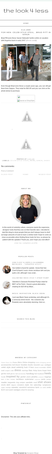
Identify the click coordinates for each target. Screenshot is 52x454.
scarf (35, 382)
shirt (40, 382)
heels (48, 373)
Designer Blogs (33, 453)
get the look (5, 374)
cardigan (47, 365)
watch (11, 390)
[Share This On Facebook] (12, 130)
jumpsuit (41, 377)
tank (37, 387)
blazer (18, 365)
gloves (12, 374)
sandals (29, 382)
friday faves (37, 370)
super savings (6, 387)
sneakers (20, 385)
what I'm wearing (27, 390)
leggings (48, 377)
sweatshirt (23, 387)
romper (22, 382)
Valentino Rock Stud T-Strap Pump (30, 278)
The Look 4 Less (26, 10)
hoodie (3, 377)
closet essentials (40, 367)
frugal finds (46, 370)
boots (30, 365)
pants (43, 379)
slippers (13, 385)
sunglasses (46, 385)
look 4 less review (8, 379)
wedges (17, 390)
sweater (14, 387)
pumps (48, 379)
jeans (29, 377)
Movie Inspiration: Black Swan (28, 293)
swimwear (31, 387)
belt (13, 365)
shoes (47, 160)
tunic (44, 387)
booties (24, 365)
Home (26, 23)
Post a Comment (7, 171)
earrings (25, 370)
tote (41, 387)
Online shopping (28, 362)
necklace (20, 379)
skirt (8, 385)
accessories (6, 365)
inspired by (13, 376)
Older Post (7, 174)
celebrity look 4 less (25, 367)
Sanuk (39, 160)
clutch (49, 367)
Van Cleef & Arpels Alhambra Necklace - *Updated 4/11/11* (28, 263)
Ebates (15, 362)
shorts (3, 385)
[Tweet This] (27, 130)
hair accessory (20, 374)
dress (17, 370)
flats (30, 370)
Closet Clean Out (6, 362)
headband (40, 374)
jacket (23, 377)
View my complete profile (26, 243)
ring (17, 382)
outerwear (29, 379)
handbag (30, 373)
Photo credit (31, 40)
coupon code (9, 370)
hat (35, 374)
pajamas (37, 379)
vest (6, 390)
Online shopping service (43, 362)
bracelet (37, 365)
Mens (32, 160)
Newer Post (45, 174)
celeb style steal (19, 160)
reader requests (8, 382)
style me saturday (33, 385)
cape (42, 365)
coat (2, 370)
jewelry (34, 377)
